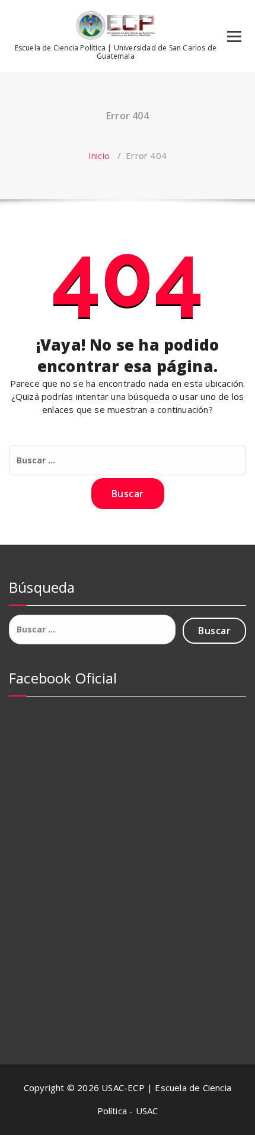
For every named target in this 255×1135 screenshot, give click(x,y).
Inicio (99, 155)
